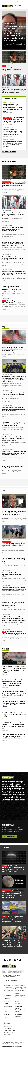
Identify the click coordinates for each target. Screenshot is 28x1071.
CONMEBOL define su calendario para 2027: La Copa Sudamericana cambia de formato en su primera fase (13, 725)
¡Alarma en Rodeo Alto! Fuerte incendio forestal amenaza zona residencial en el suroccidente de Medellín (13, 68)
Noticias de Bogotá (8, 139)
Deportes (17, 1005)
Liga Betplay (7, 1009)
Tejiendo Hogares (8, 1017)
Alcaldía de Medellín (9, 1000)
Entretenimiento (8, 1005)
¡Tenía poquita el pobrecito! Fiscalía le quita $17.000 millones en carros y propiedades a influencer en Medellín (14, 243)
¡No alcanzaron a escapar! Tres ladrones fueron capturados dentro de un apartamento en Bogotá (14, 423)
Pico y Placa (22, 2)
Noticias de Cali (6, 600)
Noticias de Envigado (9, 990)
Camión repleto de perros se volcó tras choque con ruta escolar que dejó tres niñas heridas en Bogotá (14, 453)
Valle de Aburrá (9, 161)
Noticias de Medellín (7, 64)
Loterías (6, 1003)
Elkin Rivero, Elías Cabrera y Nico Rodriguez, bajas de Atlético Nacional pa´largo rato (14, 714)
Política (17, 1011)
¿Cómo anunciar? (8, 1028)
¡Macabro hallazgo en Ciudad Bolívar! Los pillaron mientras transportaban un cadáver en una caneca (14, 438)
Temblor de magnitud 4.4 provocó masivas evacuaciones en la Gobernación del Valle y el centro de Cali (14, 544)
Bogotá (5, 327)
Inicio (5, 983)
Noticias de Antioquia (9, 985)
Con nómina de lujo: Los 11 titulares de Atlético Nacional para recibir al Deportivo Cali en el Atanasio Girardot (14, 704)
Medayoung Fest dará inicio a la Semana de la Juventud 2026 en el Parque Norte (14, 273)
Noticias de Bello (6, 87)
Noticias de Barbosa (20, 995)
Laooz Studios (18, 1046)
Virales (5, 847)
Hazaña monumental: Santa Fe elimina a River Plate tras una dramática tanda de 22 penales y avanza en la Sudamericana (12, 682)
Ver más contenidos (9, 836)
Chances (17, 1001)
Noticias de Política (9, 23)
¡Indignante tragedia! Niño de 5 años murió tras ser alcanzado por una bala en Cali (13, 559)
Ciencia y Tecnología (20, 1009)
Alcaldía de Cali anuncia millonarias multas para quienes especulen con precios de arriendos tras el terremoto (14, 618)
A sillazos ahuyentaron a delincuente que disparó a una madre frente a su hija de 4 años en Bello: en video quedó (14, 91)
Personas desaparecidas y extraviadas (19, 1014)
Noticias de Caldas (19, 990)
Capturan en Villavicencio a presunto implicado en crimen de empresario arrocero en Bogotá (13, 394)
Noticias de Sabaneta (9, 992)
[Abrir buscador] (17, 2)
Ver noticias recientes (9, 151)
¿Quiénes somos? (8, 1026)
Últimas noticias (12, 2)
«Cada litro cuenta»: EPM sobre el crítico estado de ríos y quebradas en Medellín (12, 229)
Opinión (6, 1011)
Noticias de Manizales (9, 988)
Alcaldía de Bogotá (20, 1000)
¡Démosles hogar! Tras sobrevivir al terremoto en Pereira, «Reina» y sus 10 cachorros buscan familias (12, 943)
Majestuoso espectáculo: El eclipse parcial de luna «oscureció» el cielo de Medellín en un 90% (13, 868)
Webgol (5, 649)
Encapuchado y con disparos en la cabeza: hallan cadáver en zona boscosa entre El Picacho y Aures (12, 287)
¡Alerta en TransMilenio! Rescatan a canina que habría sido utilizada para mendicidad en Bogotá (13, 409)
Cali (3, 490)
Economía (17, 1003)
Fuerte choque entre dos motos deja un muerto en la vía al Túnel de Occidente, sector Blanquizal (13, 302)
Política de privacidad (9, 1032)
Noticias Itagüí (7, 995)
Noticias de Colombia (20, 987)
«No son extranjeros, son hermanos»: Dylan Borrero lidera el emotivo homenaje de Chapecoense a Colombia (13, 919)
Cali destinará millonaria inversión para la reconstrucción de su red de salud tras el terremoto (13, 603)
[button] (3, 2)
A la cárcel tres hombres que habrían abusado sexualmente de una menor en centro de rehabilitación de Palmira (14, 589)
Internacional (7, 1001)
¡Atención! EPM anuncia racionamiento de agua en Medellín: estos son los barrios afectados (14, 258)
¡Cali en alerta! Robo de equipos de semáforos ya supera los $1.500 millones (13, 574)
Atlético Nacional (8, 1006)
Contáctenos (7, 1034)
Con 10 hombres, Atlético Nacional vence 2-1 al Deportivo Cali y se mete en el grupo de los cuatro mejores (14, 693)
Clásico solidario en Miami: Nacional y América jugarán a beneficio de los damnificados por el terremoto (14, 736)
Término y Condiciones (9, 1030)
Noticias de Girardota (20, 996)
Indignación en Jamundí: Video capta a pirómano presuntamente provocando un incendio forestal (14, 633)
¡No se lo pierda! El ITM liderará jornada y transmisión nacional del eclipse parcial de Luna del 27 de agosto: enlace (13, 893)
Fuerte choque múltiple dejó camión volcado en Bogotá (13, 467)
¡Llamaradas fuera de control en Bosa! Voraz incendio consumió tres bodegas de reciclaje (13, 143)
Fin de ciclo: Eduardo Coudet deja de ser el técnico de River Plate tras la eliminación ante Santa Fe (14, 669)
